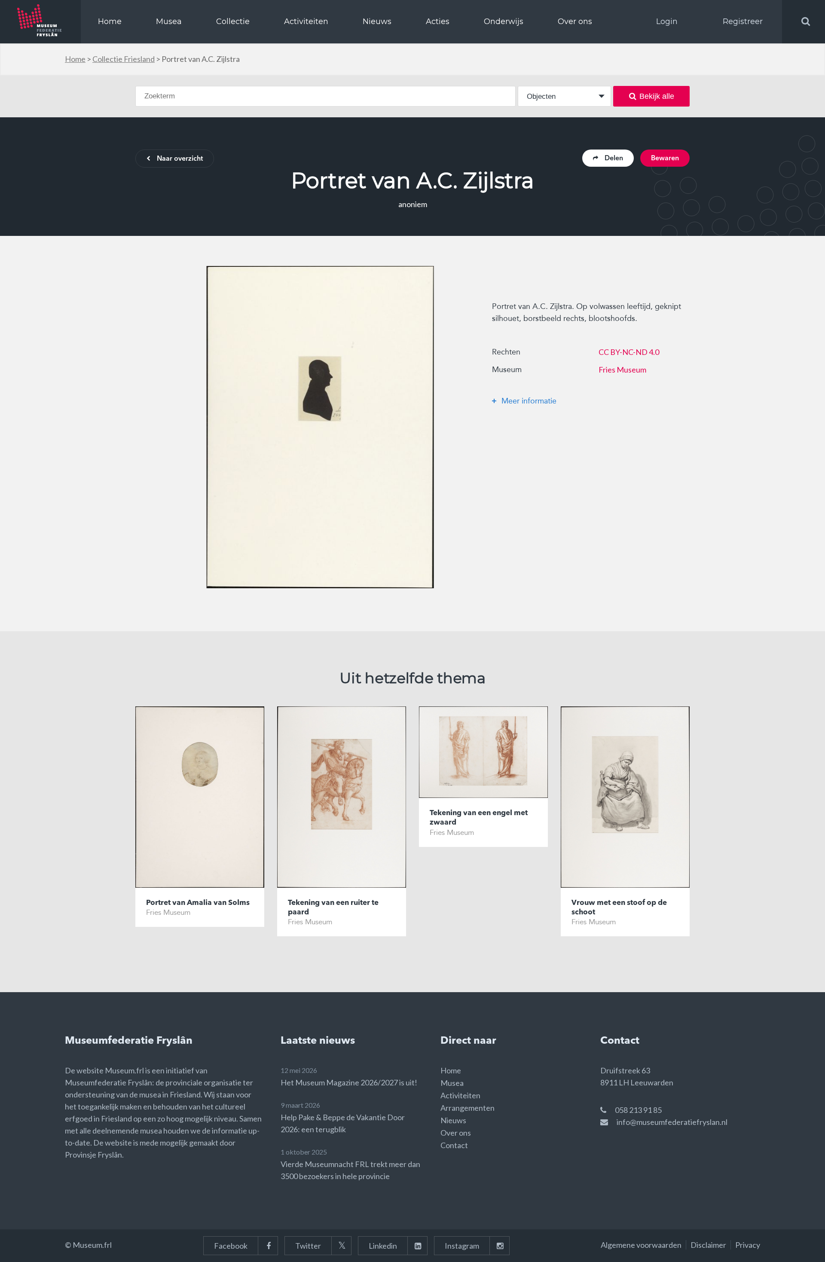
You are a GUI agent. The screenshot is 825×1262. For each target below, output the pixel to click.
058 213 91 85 (638, 1110)
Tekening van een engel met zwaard (479, 818)
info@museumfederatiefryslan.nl (672, 1122)
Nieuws (377, 21)
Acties (437, 21)
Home (110, 21)
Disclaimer (708, 1245)
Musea (169, 21)
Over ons (575, 21)
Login (667, 21)
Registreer (743, 21)
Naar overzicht (180, 159)
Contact (454, 1145)
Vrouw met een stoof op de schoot (619, 907)
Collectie (233, 21)
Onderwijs (503, 21)
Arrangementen (467, 1107)
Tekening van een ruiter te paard (333, 907)
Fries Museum (622, 369)
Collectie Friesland (123, 59)
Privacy (747, 1245)
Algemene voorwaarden (641, 1245)
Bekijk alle (656, 96)
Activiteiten (306, 21)
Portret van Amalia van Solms (198, 903)
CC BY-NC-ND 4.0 (629, 352)
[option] (320, 427)
